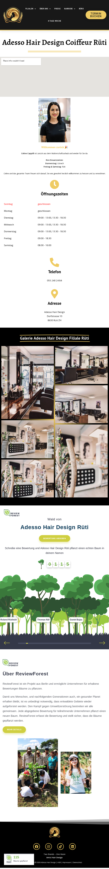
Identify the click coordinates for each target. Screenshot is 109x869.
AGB (59, 862)
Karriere (68, 9)
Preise (57, 9)
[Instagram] (48, 846)
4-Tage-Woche (54, 21)
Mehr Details (14, 730)
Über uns (44, 9)
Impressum (66, 862)
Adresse (54, 303)
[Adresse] (54, 293)
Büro (81, 9)
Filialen (29, 9)
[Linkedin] (72, 846)
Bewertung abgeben (54, 538)
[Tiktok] (60, 846)
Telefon (54, 271)
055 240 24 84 (54, 280)
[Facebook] (36, 846)
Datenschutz (77, 862)
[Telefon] (54, 262)
